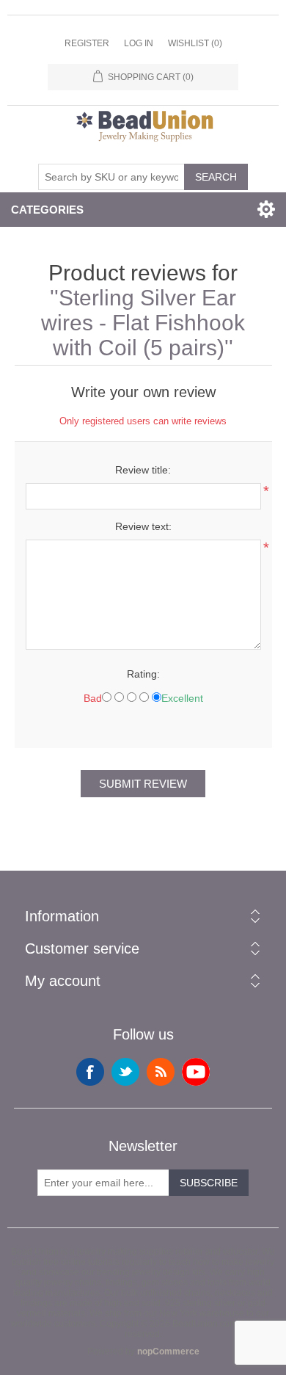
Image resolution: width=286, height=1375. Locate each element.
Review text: (143, 526)
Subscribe (209, 1183)
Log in (138, 43)
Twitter (125, 1072)
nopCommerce (168, 1351)
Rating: (143, 674)
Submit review (143, 783)
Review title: (143, 470)
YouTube (196, 1072)
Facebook (90, 1072)
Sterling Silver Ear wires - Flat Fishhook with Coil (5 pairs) (143, 323)
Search (216, 177)
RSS (161, 1072)
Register (87, 43)
